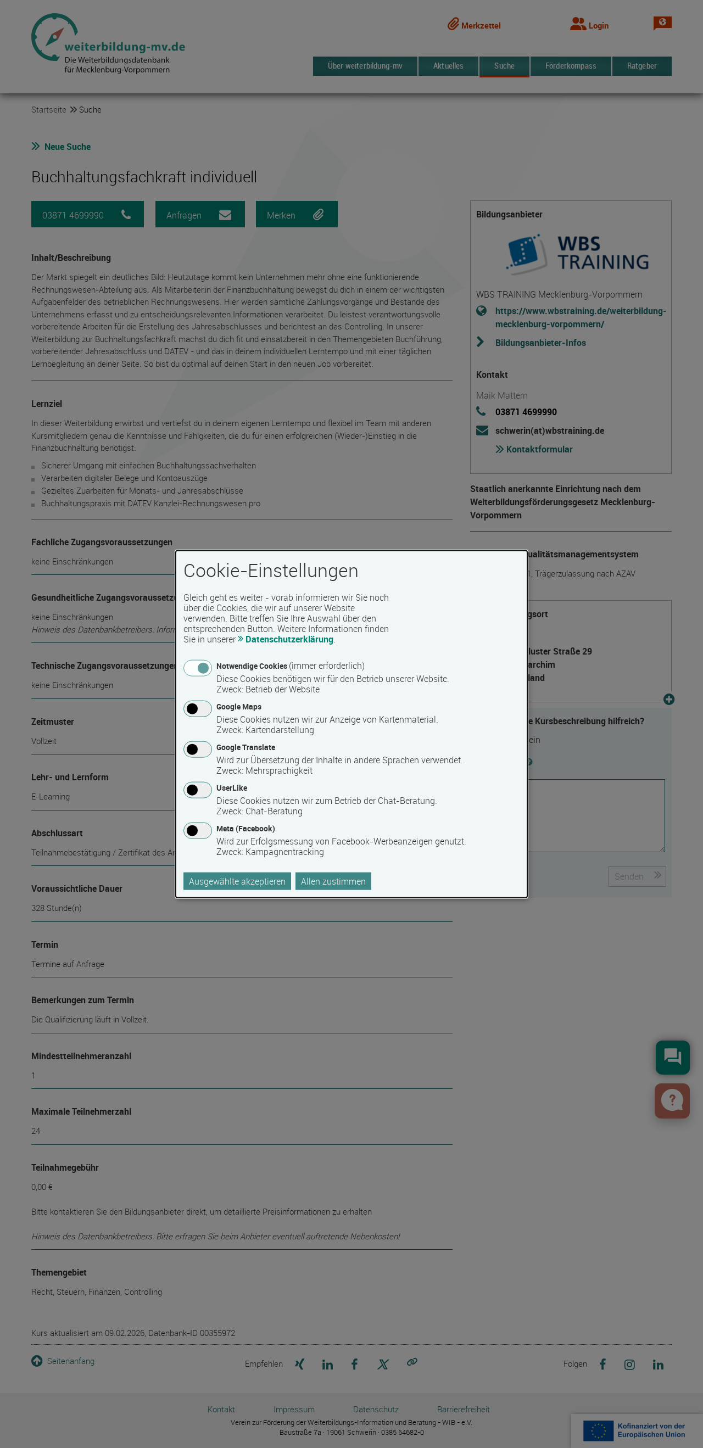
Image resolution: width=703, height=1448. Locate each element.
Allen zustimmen (333, 881)
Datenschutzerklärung (289, 639)
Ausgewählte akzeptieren (237, 881)
